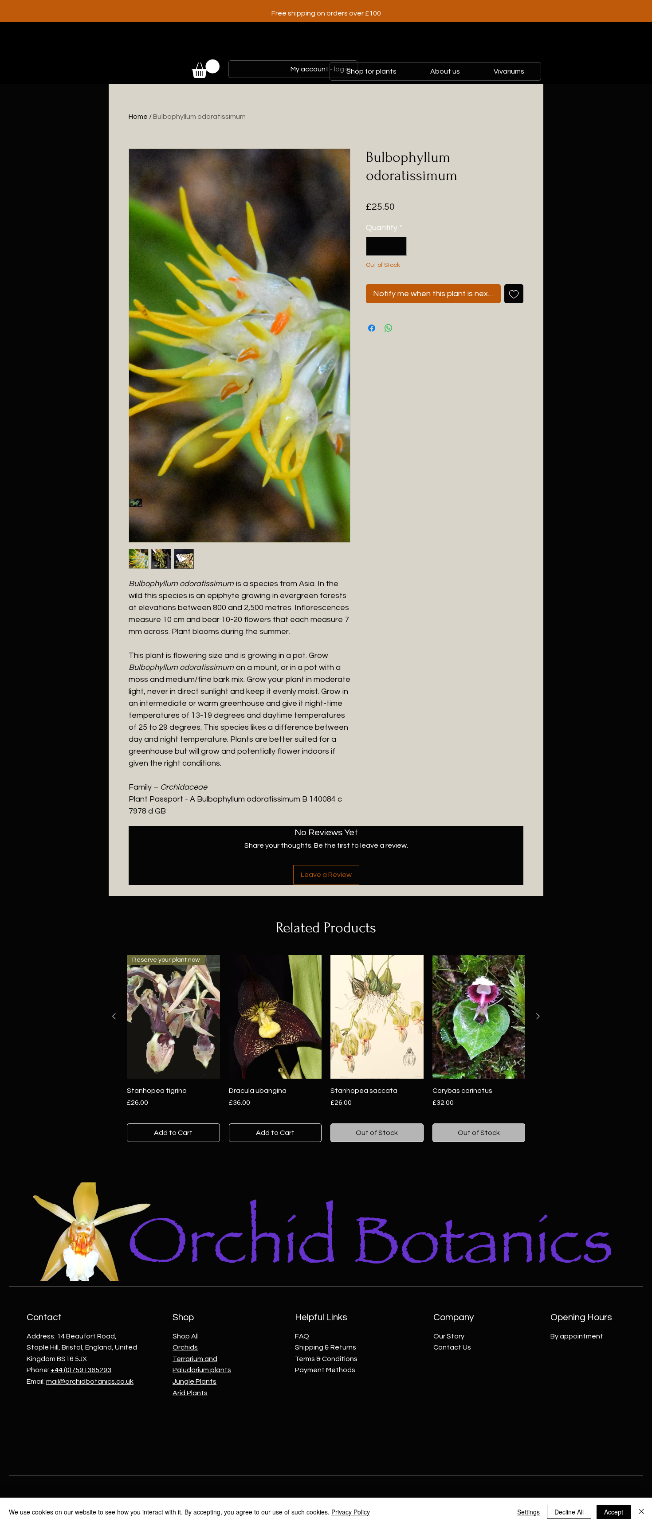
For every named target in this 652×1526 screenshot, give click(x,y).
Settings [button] (528, 1511)
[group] (326, 1049)
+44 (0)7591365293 (81, 1369)
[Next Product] (538, 1016)
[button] (206, 68)
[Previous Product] (114, 1016)
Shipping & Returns (325, 1347)
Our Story (448, 1336)
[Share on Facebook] (371, 328)
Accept (613, 1511)
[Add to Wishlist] (513, 293)
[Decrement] (374, 246)
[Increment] (398, 246)
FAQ (302, 1336)
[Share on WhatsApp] (388, 328)
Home (138, 116)
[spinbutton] (386, 246)
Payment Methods (325, 1369)
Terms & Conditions (326, 1358)
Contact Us (452, 1347)
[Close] (641, 1512)
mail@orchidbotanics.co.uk (90, 1381)
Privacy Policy (350, 1511)
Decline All (569, 1511)
